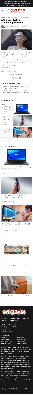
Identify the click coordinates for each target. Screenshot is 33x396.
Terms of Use (21, 342)
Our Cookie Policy (6, 342)
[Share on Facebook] (19, 77)
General (8, 17)
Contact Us (20, 337)
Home (4, 17)
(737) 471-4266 (5, 329)
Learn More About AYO (8, 71)
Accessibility (5, 339)
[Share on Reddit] (16, 77)
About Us (4, 337)
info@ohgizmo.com (7, 331)
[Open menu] (2, 10)
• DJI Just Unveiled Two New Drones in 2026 (15, 86)
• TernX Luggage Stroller (10, 88)
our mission (26, 5)
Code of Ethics (5, 343)
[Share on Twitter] (12, 77)
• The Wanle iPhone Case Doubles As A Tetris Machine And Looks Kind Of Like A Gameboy (16, 91)
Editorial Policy (21, 343)
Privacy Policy (21, 339)
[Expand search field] (29, 10)
